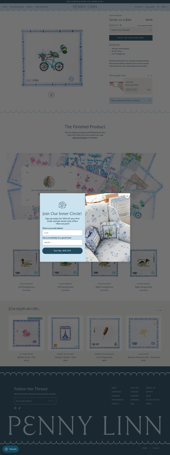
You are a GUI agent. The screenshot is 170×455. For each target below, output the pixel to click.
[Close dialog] (127, 196)
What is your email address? (52, 228)
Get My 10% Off (62, 251)
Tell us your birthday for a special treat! (56, 238)
